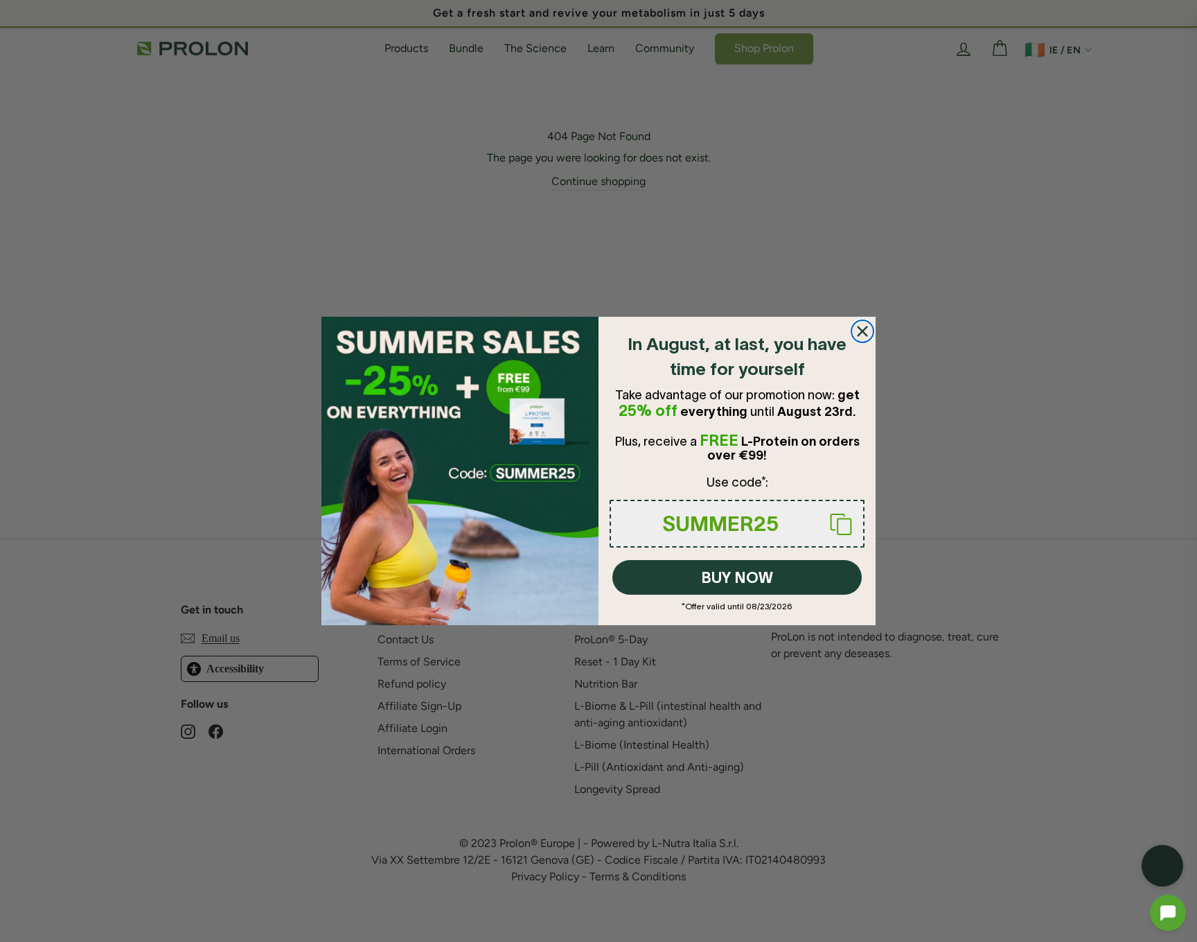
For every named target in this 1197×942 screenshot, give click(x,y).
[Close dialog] (862, 331)
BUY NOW (737, 577)
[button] (1168, 913)
